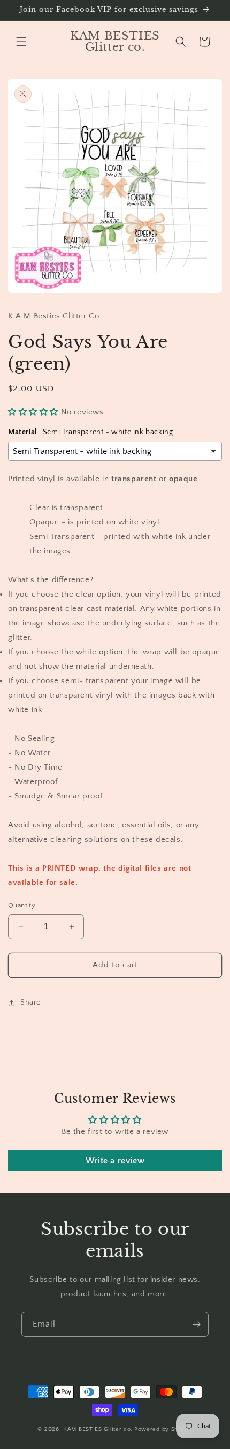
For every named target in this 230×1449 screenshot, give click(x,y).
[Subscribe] (196, 1324)
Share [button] (30, 1002)
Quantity (21, 905)
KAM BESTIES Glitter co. (98, 1429)
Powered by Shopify (163, 1429)
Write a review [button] (115, 1160)
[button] (21, 41)
